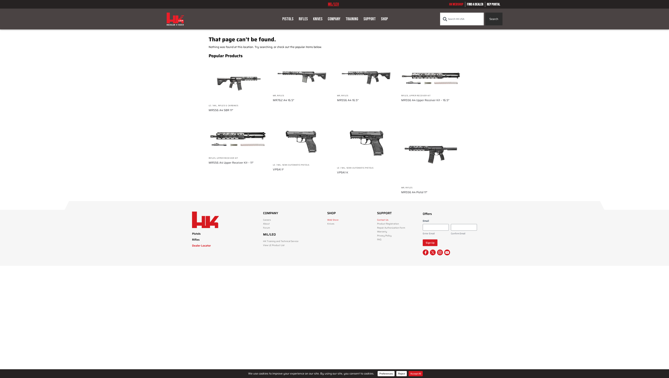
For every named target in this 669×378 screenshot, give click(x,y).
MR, (275, 95)
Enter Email (429, 233)
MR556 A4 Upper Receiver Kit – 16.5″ (425, 100)
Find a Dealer (475, 4)
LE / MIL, (213, 105)
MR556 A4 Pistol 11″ (414, 192)
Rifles (303, 19)
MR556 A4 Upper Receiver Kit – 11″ (231, 163)
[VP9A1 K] (366, 144)
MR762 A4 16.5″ (283, 100)
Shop (384, 19)
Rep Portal (493, 4)
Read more (238, 116)
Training (352, 19)
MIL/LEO (333, 4)
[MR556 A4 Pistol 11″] (430, 153)
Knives (318, 19)
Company (334, 19)
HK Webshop (456, 4)
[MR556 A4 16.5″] (366, 76)
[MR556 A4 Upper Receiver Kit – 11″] (238, 139)
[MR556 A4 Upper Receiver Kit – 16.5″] (430, 76)
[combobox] (462, 19)
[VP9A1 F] (302, 142)
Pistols (287, 19)
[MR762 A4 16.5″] (302, 76)
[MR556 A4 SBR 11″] (238, 81)
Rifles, (405, 95)
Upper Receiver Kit (420, 95)
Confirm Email (458, 233)
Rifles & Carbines (228, 105)
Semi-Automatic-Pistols (295, 164)
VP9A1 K (342, 172)
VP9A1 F (278, 169)
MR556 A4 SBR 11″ (221, 110)
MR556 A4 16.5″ (348, 100)
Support (369, 19)
